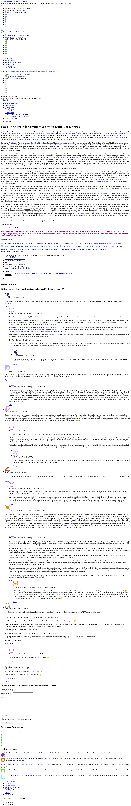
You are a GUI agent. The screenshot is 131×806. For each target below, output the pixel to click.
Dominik (9, 770)
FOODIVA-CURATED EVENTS (20, 116)
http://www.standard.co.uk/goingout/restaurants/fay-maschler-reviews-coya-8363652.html (38, 331)
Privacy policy (9, 794)
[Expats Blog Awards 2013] (6, 20)
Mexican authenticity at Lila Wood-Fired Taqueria (30, 770)
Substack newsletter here (63, 3)
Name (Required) (6, 690)
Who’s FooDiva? (10, 57)
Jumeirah (18, 273)
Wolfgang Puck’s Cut (101, 181)
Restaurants (69, 273)
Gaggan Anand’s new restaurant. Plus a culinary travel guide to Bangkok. (37, 775)
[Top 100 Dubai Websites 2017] (15, 10)
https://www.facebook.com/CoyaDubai (17, 268)
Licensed (35, 273)
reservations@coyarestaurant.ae (15, 259)
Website (3, 697)
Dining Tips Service (11, 118)
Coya (3, 143)
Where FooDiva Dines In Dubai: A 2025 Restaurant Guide (31, 758)
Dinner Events (9, 113)
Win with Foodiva (11, 68)
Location (42, 273)
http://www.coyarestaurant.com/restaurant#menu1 (109, 317)
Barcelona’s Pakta (69, 135)
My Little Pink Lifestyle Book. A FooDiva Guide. (34, 764)
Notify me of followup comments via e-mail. (17, 719)
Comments (4, 715)
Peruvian (48, 273)
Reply (7, 307)
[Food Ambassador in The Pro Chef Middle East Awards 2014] (6, 18)
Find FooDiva (9, 64)
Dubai (7, 273)
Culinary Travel (10, 107)
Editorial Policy (10, 60)
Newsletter (8, 66)
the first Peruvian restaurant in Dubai (67, 145)
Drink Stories (9, 109)
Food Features (9, 105)
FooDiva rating (98, 215)
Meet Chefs (8, 111)
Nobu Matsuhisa (41, 139)
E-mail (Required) (7, 693)
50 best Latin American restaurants (42, 133)
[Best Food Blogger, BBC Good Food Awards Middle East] (6, 14)
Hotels (12, 273)
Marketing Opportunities (13, 62)
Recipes (7, 793)
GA (6, 298)
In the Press (8, 59)
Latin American (26, 273)
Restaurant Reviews (11, 103)
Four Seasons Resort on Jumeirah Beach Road (24, 143)
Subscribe (6, 100)
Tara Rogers (10, 753)
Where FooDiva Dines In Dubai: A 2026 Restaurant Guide (35, 753)
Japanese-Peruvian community (115, 137)
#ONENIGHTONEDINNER (18, 114)
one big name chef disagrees (18, 137)
